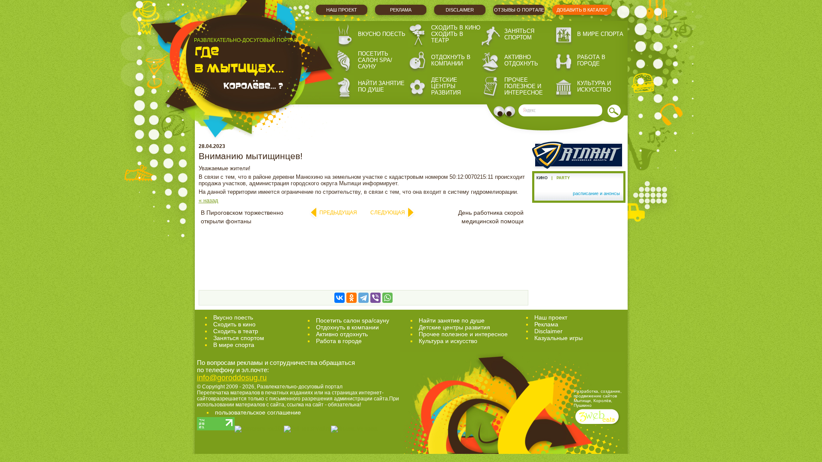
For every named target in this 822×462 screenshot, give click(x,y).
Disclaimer (460, 9)
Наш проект (341, 9)
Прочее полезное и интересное (523, 86)
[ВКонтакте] (339, 298)
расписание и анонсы (596, 193)
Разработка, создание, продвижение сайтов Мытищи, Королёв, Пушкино (598, 398)
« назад (208, 200)
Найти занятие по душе (381, 86)
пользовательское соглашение (258, 412)
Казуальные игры (558, 338)
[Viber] (375, 298)
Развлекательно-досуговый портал (299, 387)
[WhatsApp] (387, 298)
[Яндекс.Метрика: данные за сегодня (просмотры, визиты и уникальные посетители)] (354, 429)
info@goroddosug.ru (232, 377)
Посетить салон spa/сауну (375, 60)
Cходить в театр (235, 331)
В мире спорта (600, 34)
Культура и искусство (594, 86)
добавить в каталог (582, 9)
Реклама (400, 9)
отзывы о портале (519, 9)
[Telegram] (363, 298)
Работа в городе (591, 60)
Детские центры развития (446, 86)
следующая (387, 213)
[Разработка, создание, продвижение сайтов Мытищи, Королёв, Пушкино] (598, 425)
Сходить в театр (447, 37)
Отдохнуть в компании (451, 60)
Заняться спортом (519, 34)
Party (563, 178)
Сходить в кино (455, 27)
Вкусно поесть (381, 34)
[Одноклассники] (351, 298)
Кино (542, 178)
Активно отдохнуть (521, 60)
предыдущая (338, 213)
